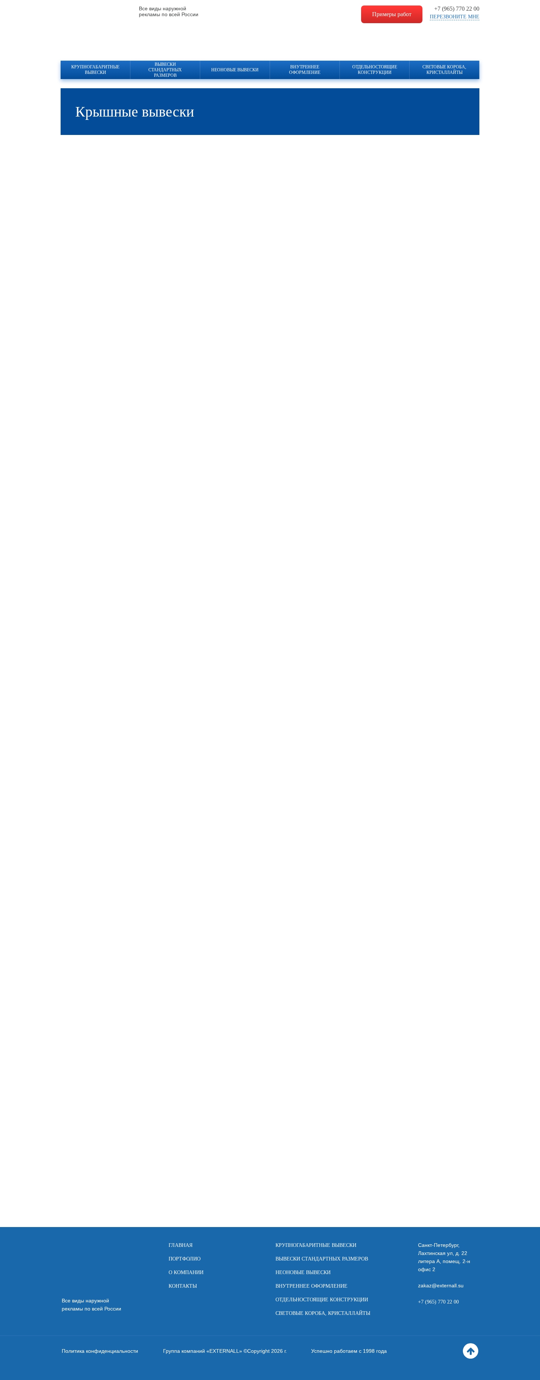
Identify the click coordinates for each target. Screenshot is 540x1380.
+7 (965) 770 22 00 (456, 9)
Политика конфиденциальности (100, 1351)
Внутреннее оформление (304, 69)
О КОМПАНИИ (186, 1272)
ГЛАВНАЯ (180, 1245)
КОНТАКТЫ (183, 1286)
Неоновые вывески (235, 69)
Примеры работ (391, 14)
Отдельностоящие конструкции (374, 69)
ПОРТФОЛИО (185, 1259)
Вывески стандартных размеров (165, 70)
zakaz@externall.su (441, 1285)
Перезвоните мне (454, 16)
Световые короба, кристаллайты (444, 69)
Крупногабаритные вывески (95, 69)
